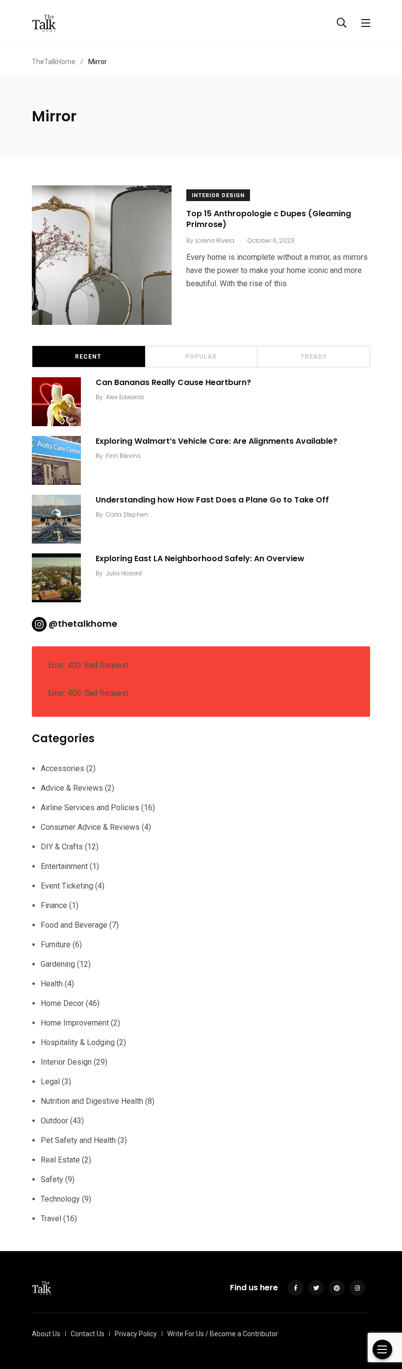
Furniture (56, 944)
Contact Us (87, 1334)
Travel (51, 1218)
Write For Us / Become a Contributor (222, 1334)
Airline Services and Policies (90, 807)
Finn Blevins (123, 456)
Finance (54, 905)
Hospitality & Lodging (78, 1042)
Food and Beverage (74, 925)
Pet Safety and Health (78, 1140)
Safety (52, 1179)
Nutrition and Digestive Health (92, 1101)
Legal (50, 1081)
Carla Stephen (127, 514)
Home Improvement (75, 1022)
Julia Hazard (124, 573)
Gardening (58, 964)
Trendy (314, 356)
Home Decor (62, 1003)
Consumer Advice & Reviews (90, 827)
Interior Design (218, 195)
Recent (88, 356)
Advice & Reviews (72, 788)
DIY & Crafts (62, 846)
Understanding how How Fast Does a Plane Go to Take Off (212, 499)
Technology (60, 1199)
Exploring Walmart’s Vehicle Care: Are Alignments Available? (216, 441)
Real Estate (60, 1159)
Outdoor (54, 1120)
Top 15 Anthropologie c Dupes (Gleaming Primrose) (268, 219)
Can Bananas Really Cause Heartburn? (173, 382)
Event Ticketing (67, 885)
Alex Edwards (125, 397)
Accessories (62, 768)
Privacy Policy (136, 1334)
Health (52, 983)
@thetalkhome (83, 623)
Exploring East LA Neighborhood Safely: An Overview (200, 558)
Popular (201, 356)
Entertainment (64, 866)
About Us (46, 1334)
